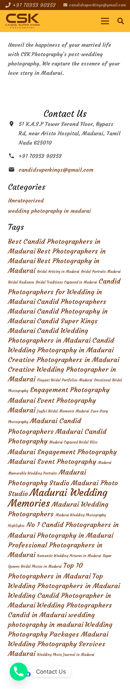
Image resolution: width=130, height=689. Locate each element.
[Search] (120, 21)
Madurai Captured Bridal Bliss (73, 442)
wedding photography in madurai (49, 210)
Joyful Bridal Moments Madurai (63, 411)
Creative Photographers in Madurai (63, 359)
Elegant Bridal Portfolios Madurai (64, 380)
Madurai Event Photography (52, 461)
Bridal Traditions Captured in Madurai (66, 282)
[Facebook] (28, 674)
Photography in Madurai (75, 535)
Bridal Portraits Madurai (101, 272)
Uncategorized (26, 200)
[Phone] (19, 672)
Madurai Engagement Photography (62, 452)
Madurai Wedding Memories (57, 497)
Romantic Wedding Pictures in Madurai (69, 556)
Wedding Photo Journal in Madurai (65, 655)
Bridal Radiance (21, 282)
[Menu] (105, 21)
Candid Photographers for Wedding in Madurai (64, 291)
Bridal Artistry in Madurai (58, 272)
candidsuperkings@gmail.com (56, 169)
